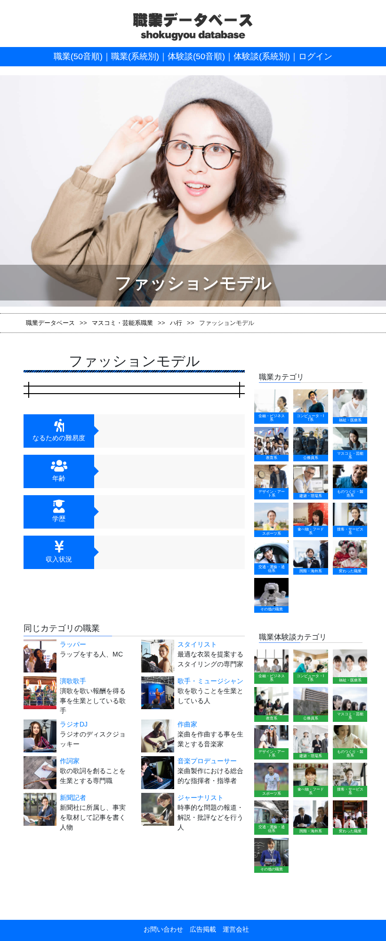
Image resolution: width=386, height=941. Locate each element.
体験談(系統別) (261, 56)
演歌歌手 (73, 681)
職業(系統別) (135, 56)
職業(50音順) (78, 56)
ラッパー (73, 644)
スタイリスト (197, 644)
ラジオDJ (74, 724)
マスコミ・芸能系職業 (122, 322)
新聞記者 (73, 797)
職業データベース (50, 322)
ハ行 (176, 322)
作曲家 (187, 724)
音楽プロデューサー (207, 761)
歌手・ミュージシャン (210, 681)
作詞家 (70, 761)
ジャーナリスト (200, 797)
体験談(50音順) (196, 56)
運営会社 (232, 929)
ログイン (315, 56)
